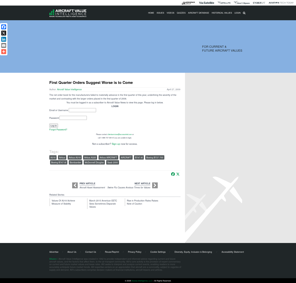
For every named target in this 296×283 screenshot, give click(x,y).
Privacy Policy (134, 251)
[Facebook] (173, 174)
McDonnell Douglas (94, 162)
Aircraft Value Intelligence (69, 89)
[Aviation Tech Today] (281, 3)
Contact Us (90, 251)
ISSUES (160, 12)
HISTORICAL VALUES (222, 12)
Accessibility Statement (233, 251)
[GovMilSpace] (242, 2)
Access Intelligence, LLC (142, 280)
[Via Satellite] (206, 3)
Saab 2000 (112, 162)
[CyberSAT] (259, 3)
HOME (151, 12)
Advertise (53, 251)
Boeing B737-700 (154, 157)
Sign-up (116, 143)
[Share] (4, 52)
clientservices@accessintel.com (120, 134)
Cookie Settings (158, 251)
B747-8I (139, 157)
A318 (53, 157)
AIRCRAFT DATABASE (198, 12)
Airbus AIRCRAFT (108, 157)
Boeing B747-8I (58, 162)
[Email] (4, 45)
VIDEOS (170, 12)
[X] (177, 174)
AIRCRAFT (126, 157)
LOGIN (237, 12)
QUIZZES (181, 12)
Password (54, 117)
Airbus (62, 157)
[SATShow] (224, 2)
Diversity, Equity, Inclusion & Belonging (193, 251)
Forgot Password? (58, 129)
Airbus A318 (75, 157)
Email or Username (58, 110)
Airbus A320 (90, 157)
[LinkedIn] (4, 39)
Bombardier (75, 162)
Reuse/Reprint (112, 251)
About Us (71, 251)
